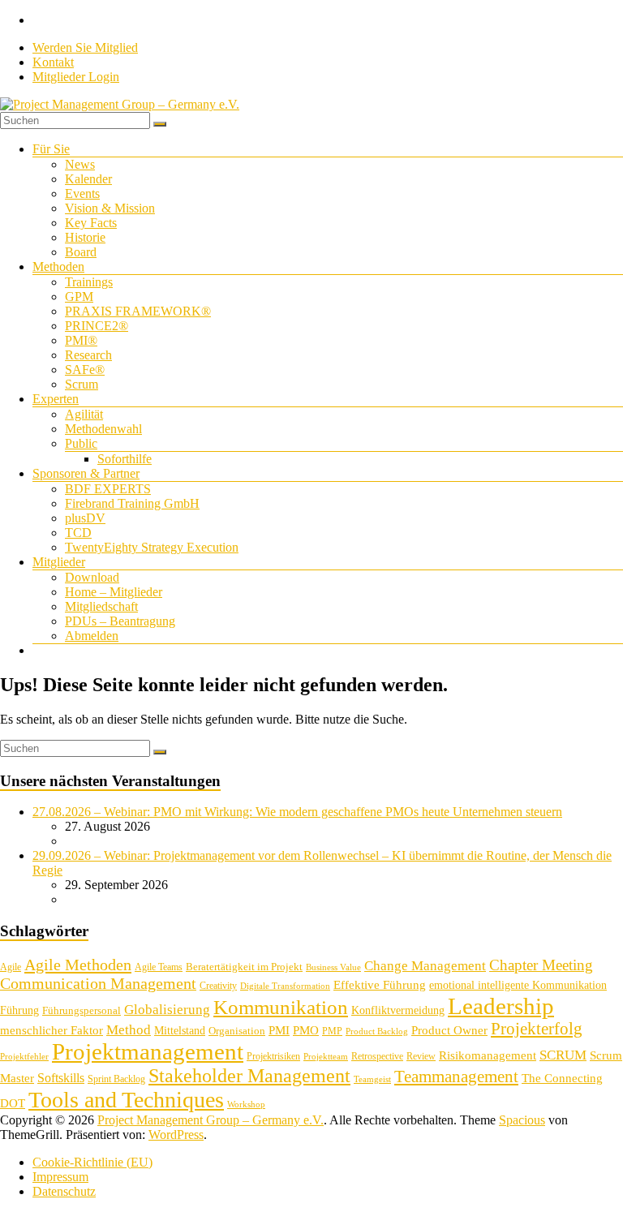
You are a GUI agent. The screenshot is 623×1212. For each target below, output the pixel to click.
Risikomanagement (487, 1055)
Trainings (89, 282)
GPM (79, 296)
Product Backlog (377, 1031)
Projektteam (325, 1056)
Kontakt (53, 62)
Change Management (425, 965)
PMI (279, 1030)
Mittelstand (179, 1031)
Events (82, 193)
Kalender (88, 179)
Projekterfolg (536, 1029)
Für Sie (51, 149)
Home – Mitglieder (113, 592)
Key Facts (91, 223)
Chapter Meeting (541, 964)
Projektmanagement (147, 1051)
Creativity (218, 985)
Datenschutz (64, 1191)
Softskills (60, 1077)
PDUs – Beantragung (120, 621)
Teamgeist (372, 1079)
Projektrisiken (273, 1056)
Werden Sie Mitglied (85, 47)
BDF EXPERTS (108, 489)
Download (92, 577)
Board (81, 252)
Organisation (236, 1031)
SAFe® (85, 369)
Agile (10, 967)
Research (88, 355)
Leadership (501, 1006)
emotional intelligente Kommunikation (518, 985)
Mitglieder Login (75, 77)
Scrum (81, 384)
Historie (85, 237)
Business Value (333, 967)
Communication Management (98, 983)
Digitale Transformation (285, 986)
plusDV (85, 518)
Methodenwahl (103, 429)
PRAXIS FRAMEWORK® (138, 311)
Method (128, 1029)
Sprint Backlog (116, 1079)
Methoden (58, 266)
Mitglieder (58, 562)
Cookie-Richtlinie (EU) (92, 1162)
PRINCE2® (96, 326)
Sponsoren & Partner (86, 473)
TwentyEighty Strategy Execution (151, 547)
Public (81, 443)
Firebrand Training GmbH (132, 503)
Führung (19, 1010)
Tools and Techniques (126, 1099)
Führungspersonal (81, 1010)
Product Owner (449, 1030)
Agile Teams (159, 967)
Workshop (246, 1104)
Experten (55, 399)
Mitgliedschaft (101, 606)
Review (421, 1056)
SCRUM (562, 1055)
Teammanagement (456, 1076)
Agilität (84, 414)
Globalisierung (167, 1009)
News (80, 164)
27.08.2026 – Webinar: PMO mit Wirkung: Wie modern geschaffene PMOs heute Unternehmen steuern (297, 812)
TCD (78, 532)
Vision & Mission (110, 208)
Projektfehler (24, 1056)
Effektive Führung (379, 984)
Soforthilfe (124, 459)
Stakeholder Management (249, 1075)
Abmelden (91, 636)
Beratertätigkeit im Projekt (244, 967)
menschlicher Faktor (51, 1030)
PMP (332, 1031)
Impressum (60, 1177)
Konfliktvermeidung (398, 1010)
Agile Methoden (77, 964)
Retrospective (377, 1056)
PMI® (81, 340)
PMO (306, 1030)
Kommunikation (280, 1007)
